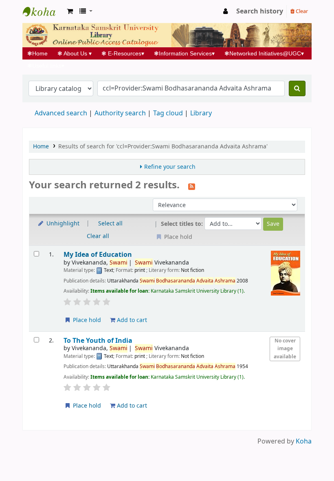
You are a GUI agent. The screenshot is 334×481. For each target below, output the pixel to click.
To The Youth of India (98, 340)
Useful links (45, 65)
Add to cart (131, 320)
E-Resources (122, 53)
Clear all (98, 236)
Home (40, 53)
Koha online (43, 11)
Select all (110, 223)
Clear (301, 11)
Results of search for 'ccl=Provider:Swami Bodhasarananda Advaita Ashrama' (163, 146)
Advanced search (61, 113)
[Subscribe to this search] (191, 186)
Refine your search (170, 167)
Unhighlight (62, 223)
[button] (70, 11)
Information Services (184, 53)
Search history (259, 11)
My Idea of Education (98, 254)
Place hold (86, 320)
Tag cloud (168, 113)
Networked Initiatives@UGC (264, 53)
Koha (304, 441)
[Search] (297, 88)
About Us (74, 53)
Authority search (120, 113)
